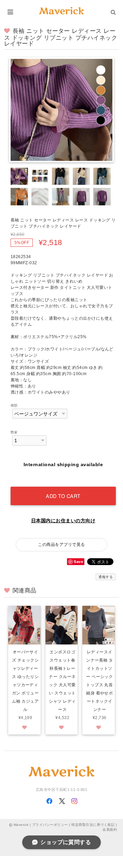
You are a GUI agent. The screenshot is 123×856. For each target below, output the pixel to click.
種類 (14, 405)
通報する (105, 577)
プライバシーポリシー (50, 825)
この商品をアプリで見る (61, 544)
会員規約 (109, 829)
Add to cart (63, 495)
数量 (14, 432)
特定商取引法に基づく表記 (92, 825)
